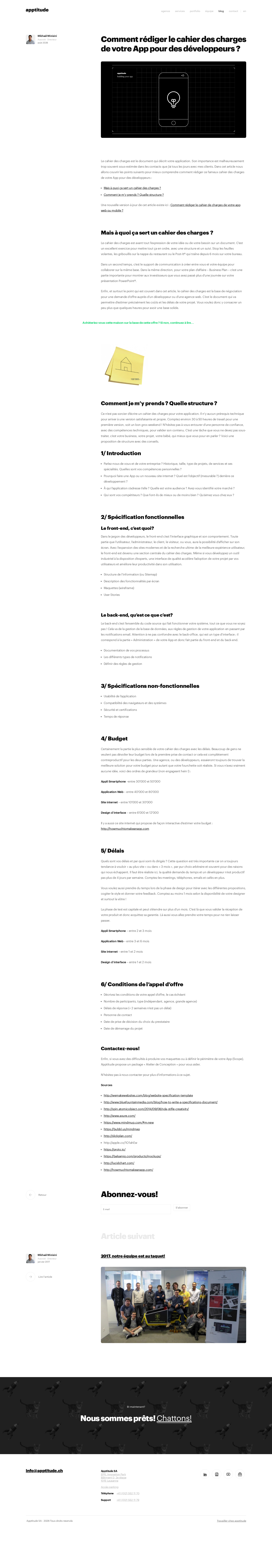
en (244, 10)
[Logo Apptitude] (37, 9)
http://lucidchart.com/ (119, 1163)
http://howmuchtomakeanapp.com (125, 828)
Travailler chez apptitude (231, 1520)
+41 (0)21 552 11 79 (128, 1499)
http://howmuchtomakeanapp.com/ (128, 1169)
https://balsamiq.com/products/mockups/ (132, 1156)
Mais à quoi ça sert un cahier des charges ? (132, 188)
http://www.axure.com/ (120, 1115)
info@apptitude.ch (44, 1471)
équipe (209, 10)
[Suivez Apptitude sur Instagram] (216, 1474)
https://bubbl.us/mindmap (122, 1129)
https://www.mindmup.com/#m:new (129, 1122)
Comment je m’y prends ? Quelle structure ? (134, 194)
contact (233, 10)
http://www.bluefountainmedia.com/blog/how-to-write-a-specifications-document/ (161, 1102)
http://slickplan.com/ (118, 1136)
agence (165, 10)
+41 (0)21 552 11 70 (128, 1493)
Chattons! (174, 1418)
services (180, 10)
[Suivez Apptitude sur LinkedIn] (205, 1474)
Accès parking (109, 1486)
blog (221, 10)
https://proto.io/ (115, 1149)
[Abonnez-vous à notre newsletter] (240, 1474)
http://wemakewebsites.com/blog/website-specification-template (148, 1095)
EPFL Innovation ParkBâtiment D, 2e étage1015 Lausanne (113, 1476)
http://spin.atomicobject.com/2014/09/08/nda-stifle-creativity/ (146, 1109)
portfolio (195, 10)
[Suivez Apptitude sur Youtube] (228, 1474)
